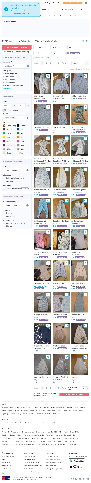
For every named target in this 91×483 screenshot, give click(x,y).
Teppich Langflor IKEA (70, 438)
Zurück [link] (36, 63)
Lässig (80, 411)
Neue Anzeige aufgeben (74, 3)
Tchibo (59, 411)
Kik (58, 414)
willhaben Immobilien (53, 459)
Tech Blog (5, 469)
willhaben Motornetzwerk (54, 462)
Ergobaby (5, 414)
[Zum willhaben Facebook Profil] (87, 478)
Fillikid (4, 411)
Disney (82, 407)
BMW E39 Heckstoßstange (25, 444)
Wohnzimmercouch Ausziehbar (34, 435)
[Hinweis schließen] (38, 3)
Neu (3, 423)
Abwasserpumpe (68, 441)
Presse (4, 459)
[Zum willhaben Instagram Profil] (72, 478)
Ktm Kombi (58, 435)
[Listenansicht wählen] (83, 41)
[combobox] (14, 66)
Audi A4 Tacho (46, 438)
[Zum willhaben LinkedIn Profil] (83, 478)
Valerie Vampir (63, 432)
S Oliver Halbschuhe (42, 444)
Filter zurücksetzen (53, 58)
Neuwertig (10, 423)
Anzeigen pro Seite (72, 388)
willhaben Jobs (51, 466)
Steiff (75, 411)
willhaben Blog (6, 466)
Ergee (10, 411)
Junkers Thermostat (54, 441)
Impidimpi (5, 407)
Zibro (74, 435)
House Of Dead (75, 432)
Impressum (48, 477)
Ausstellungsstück (49, 423)
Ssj (15, 438)
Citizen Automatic (31, 441)
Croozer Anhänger (28, 432)
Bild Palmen (42, 441)
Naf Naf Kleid (57, 438)
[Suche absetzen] (28, 66)
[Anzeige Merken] (48, 76)
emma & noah (20, 407)
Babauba (42, 411)
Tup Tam (16, 411)
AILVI (76, 407)
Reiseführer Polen (16, 435)
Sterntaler (35, 407)
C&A (11, 407)
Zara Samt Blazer (24, 438)
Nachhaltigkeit (6, 462)
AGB (26, 477)
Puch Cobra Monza (8, 444)
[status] (21, 9)
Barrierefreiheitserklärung (33, 466)
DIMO (54, 414)
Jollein (25, 414)
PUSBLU (31, 414)
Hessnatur (39, 414)
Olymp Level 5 (40, 432)
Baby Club (33, 411)
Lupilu (53, 407)
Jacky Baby (24, 411)
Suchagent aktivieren (18, 47)
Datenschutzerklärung (31, 472)
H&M (28, 407)
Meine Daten (28, 469)
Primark (47, 414)
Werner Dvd (35, 438)
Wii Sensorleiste (7, 438)
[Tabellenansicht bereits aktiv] (87, 41)
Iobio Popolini (60, 407)
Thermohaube (15, 432)
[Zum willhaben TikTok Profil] (76, 478)
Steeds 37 (5, 435)
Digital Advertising (52, 456)
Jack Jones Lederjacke (58, 444)
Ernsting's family (15, 414)
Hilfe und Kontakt (29, 456)
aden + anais (51, 411)
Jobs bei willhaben (8, 456)
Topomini (70, 407)
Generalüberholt (20, 423)
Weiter (64, 63)
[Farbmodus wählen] (86, 3)
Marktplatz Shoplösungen (54, 469)
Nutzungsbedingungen (31, 462)
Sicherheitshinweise (30, 459)
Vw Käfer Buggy (7, 441)
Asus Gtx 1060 (52, 432)
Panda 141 (5, 432)
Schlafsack (67, 435)
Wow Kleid (49, 435)
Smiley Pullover (72, 444)
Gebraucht (31, 423)
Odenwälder (67, 411)
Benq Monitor (18, 441)
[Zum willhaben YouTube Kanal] (80, 478)
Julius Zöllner (44, 407)
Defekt (39, 423)
